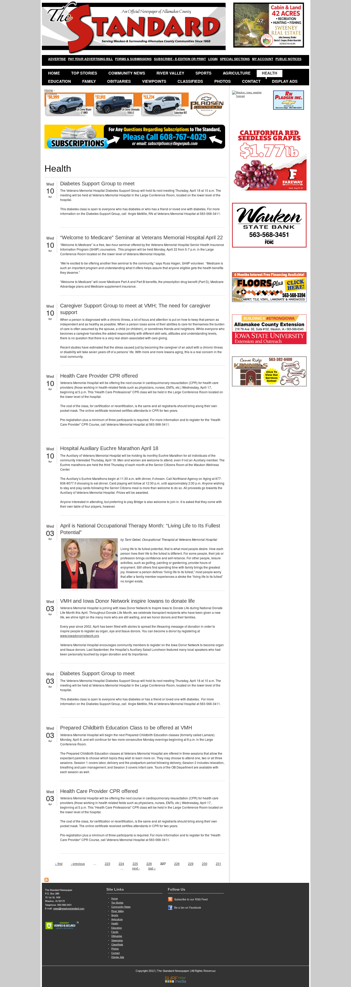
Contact (251, 81)
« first (58, 863)
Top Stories (84, 73)
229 (190, 863)
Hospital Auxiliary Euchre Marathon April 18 (109, 448)
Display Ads (285, 81)
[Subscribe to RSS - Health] (46, 880)
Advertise (57, 59)
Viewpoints (154, 81)
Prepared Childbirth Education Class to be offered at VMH (126, 727)
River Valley (170, 73)
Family (89, 81)
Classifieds (190, 81)
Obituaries (119, 81)
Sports (203, 73)
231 (218, 863)
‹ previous (78, 863)
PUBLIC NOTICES (288, 59)
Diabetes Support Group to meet (97, 183)
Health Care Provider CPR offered (99, 376)
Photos (222, 81)
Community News (126, 73)
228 (177, 863)
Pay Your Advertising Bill (90, 59)
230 (204, 863)
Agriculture (237, 73)
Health (269, 73)
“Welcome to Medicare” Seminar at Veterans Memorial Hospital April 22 (141, 237)
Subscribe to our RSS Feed (191, 899)
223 (107, 863)
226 (149, 863)
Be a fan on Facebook (187, 907)
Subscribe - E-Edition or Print (180, 59)
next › (136, 868)
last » (152, 868)
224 (121, 863)
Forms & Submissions (133, 59)
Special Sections (235, 59)
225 (135, 863)
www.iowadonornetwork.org (79, 635)
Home (54, 73)
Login (213, 59)
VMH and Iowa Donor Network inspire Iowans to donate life (127, 601)
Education (59, 81)
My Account (262, 59)
